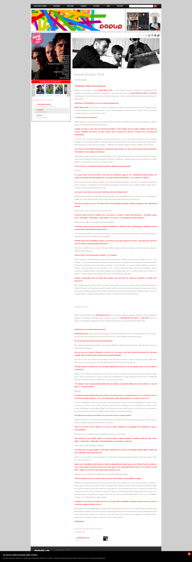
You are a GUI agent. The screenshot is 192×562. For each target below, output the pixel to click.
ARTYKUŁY (70, 6)
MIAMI (82, 539)
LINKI (108, 6)
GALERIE (83, 6)
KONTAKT (120, 6)
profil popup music (41, 111)
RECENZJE (57, 6)
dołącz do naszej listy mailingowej (45, 105)
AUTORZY (96, 6)
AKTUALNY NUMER (40, 6)
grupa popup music (41, 116)
